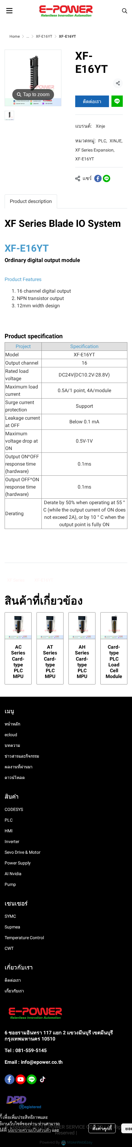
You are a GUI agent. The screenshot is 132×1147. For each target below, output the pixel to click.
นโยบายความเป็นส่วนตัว (29, 1130)
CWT (9, 948)
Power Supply (18, 862)
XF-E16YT (44, 36)
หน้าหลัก (12, 724)
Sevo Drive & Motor (23, 852)
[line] (32, 1079)
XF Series (16, 580)
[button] (124, 10)
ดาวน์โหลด (15, 777)
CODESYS (14, 809)
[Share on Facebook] (98, 178)
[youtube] (20, 1079)
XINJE (116, 140)
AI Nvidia (13, 873)
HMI (9, 830)
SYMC (10, 916)
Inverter (12, 841)
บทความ (12, 745)
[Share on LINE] (106, 178)
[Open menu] (9, 11)
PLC (102, 140)
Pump (10, 884)
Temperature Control (24, 937)
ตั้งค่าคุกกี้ (102, 1128)
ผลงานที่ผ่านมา (19, 766)
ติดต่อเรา (92, 101)
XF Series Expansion (95, 150)
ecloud (11, 734)
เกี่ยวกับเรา (14, 990)
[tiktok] (43, 1079)
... (27, 36)
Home (15, 36)
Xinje (100, 126)
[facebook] (9, 1079)
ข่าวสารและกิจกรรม (22, 756)
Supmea (12, 926)
